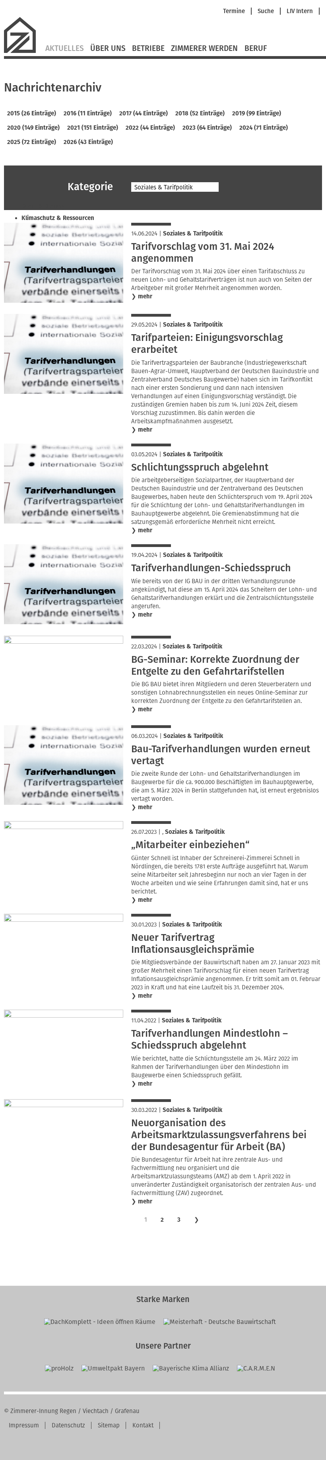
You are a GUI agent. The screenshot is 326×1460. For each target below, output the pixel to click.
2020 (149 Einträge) (33, 127)
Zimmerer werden (204, 48)
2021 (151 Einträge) (92, 127)
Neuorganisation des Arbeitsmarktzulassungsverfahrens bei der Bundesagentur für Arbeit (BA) (219, 1135)
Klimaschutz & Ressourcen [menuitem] (57, 218)
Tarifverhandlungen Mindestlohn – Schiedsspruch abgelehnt (209, 1039)
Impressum (24, 1425)
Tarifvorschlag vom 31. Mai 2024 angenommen (202, 253)
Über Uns (108, 48)
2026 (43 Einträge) (88, 142)
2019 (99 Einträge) (256, 113)
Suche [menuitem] (266, 11)
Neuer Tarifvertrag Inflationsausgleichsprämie (192, 944)
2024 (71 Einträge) (263, 127)
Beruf (255, 48)
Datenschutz (68, 1425)
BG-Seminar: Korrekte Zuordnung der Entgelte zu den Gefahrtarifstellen (215, 665)
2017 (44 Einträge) (143, 113)
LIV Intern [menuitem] (300, 11)
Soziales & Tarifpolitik (193, 233)
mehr (145, 296)
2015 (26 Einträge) (31, 113)
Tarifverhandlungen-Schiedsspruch (211, 568)
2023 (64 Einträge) (207, 127)
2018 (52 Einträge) (200, 113)
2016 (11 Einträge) (88, 113)
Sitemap (109, 1425)
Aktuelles (64, 48)
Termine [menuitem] (234, 11)
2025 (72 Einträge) (31, 142)
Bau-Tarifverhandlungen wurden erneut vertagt (220, 755)
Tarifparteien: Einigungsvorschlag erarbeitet (207, 344)
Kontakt (142, 1425)
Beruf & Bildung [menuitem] (43, 206)
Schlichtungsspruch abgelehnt (199, 467)
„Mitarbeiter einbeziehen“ (190, 845)
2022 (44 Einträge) (150, 127)
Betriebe (148, 48)
